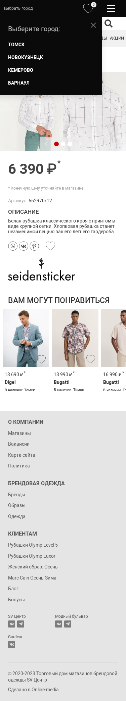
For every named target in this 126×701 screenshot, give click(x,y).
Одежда (17, 516)
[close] (93, 25)
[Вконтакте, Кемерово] (11, 644)
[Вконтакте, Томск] (11, 624)
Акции (117, 38)
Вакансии (19, 444)
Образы (17, 505)
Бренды (16, 494)
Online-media (45, 689)
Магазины (19, 433)
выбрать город (18, 8)
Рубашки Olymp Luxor (31, 556)
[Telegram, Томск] (20, 624)
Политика (19, 465)
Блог (13, 588)
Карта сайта (21, 455)
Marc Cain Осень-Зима (32, 578)
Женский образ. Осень (33, 566)
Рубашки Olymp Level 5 (33, 545)
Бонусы (16, 599)
